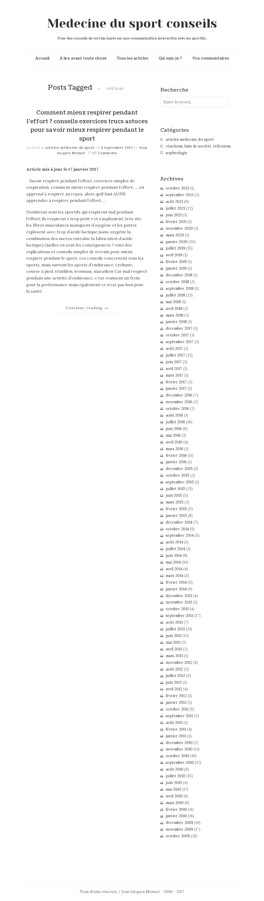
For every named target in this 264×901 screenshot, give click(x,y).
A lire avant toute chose (83, 58)
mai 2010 (173, 789)
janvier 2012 (176, 702)
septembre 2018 (180, 288)
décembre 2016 (179, 395)
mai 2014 (173, 562)
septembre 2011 (179, 716)
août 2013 (174, 622)
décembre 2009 (179, 822)
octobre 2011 (177, 709)
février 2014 (176, 582)
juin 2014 (174, 555)
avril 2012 (174, 689)
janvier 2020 (176, 241)
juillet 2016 (175, 422)
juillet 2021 (175, 208)
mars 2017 (174, 375)
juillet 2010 (175, 776)
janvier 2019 (176, 268)
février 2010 (176, 809)
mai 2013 (173, 642)
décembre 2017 (179, 328)
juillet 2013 (175, 629)
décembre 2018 (179, 275)
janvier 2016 (176, 462)
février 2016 (176, 455)
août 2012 (174, 669)
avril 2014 (174, 569)
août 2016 (174, 415)
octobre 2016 (177, 408)
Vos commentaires (210, 58)
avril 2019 (174, 255)
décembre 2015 (179, 468)
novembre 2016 (179, 402)
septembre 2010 (180, 762)
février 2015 (176, 509)
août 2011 (174, 722)
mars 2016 (174, 449)
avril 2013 (174, 649)
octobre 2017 (177, 335)
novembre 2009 (179, 829)
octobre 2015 (177, 475)
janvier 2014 (176, 589)
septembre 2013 (179, 615)
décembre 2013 (179, 595)
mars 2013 (174, 656)
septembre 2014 (180, 535)
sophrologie (176, 153)
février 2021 (176, 221)
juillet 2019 (175, 248)
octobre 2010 (177, 756)
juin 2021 (174, 215)
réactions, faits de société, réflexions (198, 146)
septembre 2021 (180, 195)
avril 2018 (174, 308)
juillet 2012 (175, 675)
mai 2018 (173, 302)
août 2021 (174, 201)
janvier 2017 (176, 388)
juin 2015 (174, 495)
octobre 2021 (177, 188)
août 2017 (174, 348)
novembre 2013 (179, 602)
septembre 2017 (180, 342)
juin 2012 (174, 682)
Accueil (42, 58)
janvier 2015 (176, 515)
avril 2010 (174, 796)
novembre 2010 (179, 749)
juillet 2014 (175, 549)
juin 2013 (174, 635)
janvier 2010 (176, 816)
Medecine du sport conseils (132, 23)
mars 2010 (175, 802)
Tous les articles (132, 58)
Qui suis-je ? (170, 58)
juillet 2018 (175, 295)
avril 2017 (174, 368)
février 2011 (176, 729)
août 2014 (174, 542)
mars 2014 (174, 575)
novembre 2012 (179, 662)
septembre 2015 (180, 482)
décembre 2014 (179, 522)
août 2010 (174, 769)
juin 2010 (174, 782)
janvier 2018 (176, 321)
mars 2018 (174, 315)
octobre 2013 (177, 609)
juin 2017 (174, 362)
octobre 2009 (178, 836)
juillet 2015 (175, 488)
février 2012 (176, 695)
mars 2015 (175, 502)
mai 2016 (173, 435)
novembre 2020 (179, 228)
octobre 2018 (177, 281)
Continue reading (87, 307)
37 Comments (105, 153)
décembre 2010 (179, 742)
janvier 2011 (176, 736)
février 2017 (176, 382)
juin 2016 (174, 428)
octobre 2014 (177, 529)
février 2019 (176, 261)
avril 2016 (174, 442)
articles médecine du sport (69, 147)
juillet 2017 (175, 355)
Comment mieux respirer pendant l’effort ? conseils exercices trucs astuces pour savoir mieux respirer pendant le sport (87, 126)
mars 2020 (175, 235)
